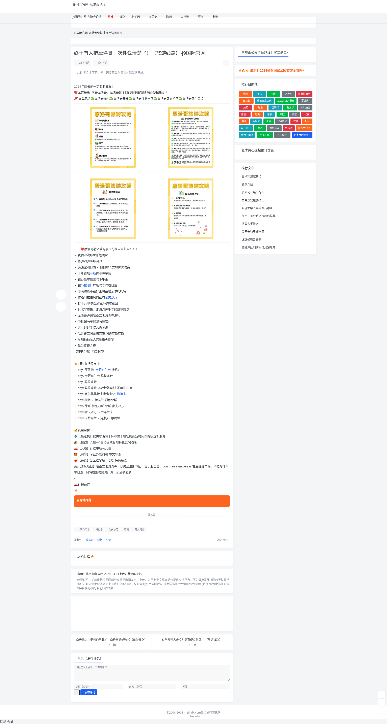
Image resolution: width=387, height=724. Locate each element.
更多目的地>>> (302, 135)
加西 (245, 107)
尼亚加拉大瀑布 (285, 100)
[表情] (77, 692)
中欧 (243, 121)
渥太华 (290, 107)
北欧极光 (282, 121)
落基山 (244, 114)
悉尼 (260, 128)
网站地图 (6, 721)
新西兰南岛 (247, 135)
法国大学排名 (250, 224)
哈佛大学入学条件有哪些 (257, 208)
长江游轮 (282, 135)
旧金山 (246, 100)
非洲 (215, 17)
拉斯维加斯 (304, 94)
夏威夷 (305, 100)
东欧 (269, 114)
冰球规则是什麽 (251, 239)
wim (101, 574)
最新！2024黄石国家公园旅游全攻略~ (276, 70)
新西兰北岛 (304, 128)
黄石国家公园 (264, 100)
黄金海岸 (274, 128)
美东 (259, 94)
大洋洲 (184, 17)
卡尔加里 (305, 107)
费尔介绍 (247, 184)
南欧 (294, 114)
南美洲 (152, 17)
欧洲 (168, 17)
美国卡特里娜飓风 (253, 231)
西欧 (282, 114)
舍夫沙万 (111, 297)
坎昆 (295, 121)
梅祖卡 (121, 394)
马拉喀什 (87, 285)
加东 (260, 107)
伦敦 (268, 121)
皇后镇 (288, 128)
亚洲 (200, 17)
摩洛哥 (112, 33)
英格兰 (256, 121)
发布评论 (89, 692)
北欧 (306, 114)
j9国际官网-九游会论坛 (89, 4)
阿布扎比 (264, 135)
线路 (122, 17)
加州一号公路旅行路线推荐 (259, 216)
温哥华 (275, 107)
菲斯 (93, 273)
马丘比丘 (246, 128)
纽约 (274, 94)
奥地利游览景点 (251, 176)
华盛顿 (288, 94)
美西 (245, 94)
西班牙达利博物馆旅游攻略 (259, 247)
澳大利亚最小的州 (253, 192)
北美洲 (135, 17)
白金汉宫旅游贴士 (253, 200)
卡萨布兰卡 (103, 370)
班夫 (257, 114)
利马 (307, 121)
